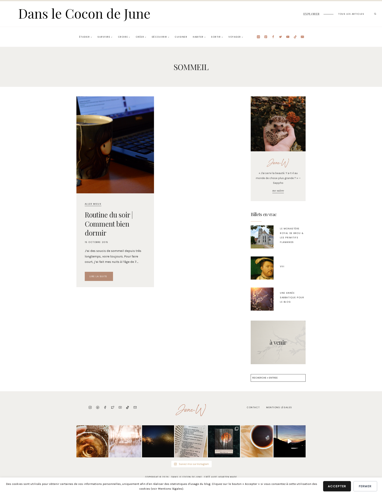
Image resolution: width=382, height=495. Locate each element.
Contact (253, 407)
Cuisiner (181, 36)
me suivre (278, 190)
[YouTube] (288, 37)
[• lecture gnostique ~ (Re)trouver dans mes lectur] (191, 441)
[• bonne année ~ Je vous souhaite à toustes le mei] (125, 441)
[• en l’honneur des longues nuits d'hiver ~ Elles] (158, 441)
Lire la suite (101, 277)
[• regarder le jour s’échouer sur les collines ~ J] (290, 441)
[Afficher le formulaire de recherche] (375, 14)
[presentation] (115, 144)
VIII (282, 266)
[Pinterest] (266, 37)
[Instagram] (258, 37)
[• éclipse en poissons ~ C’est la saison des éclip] (224, 441)
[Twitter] (280, 37)
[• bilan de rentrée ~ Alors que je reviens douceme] (257, 441)
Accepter (337, 486)
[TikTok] (295, 37)
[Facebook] (273, 37)
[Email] (302, 37)
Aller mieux (93, 203)
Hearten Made (227, 476)
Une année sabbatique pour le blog (292, 297)
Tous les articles (351, 14)
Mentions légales (279, 407)
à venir (278, 342)
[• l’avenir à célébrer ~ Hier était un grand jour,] (92, 441)
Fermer (365, 486)
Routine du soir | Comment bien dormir (109, 223)
